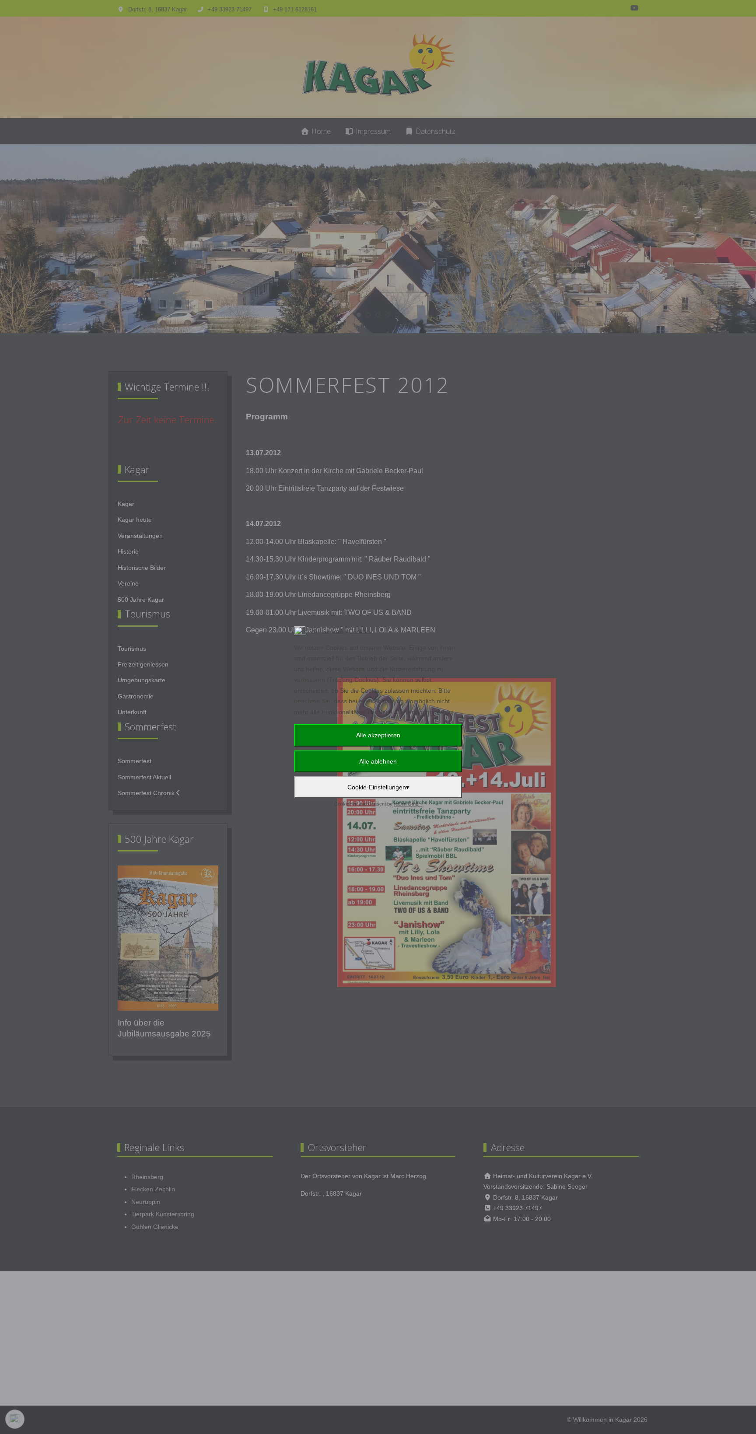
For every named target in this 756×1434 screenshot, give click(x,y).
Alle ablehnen (378, 761)
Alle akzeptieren (378, 735)
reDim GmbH (408, 803)
